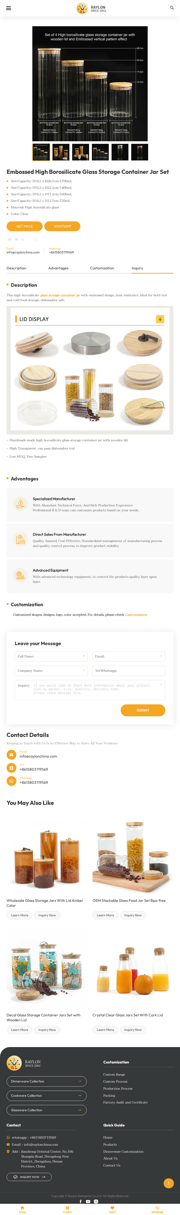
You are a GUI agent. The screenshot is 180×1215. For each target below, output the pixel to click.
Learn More (19, 915)
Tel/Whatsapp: (106, 670)
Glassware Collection (26, 1110)
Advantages (58, 268)
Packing (109, 1095)
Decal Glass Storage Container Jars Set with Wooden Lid (43, 1017)
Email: (100, 656)
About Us (110, 1158)
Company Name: (30, 670)
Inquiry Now (47, 915)
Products (110, 1144)
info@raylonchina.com (23, 252)
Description (16, 268)
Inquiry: (24, 685)
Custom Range (114, 1074)
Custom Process (115, 1081)
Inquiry (137, 268)
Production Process (117, 1088)
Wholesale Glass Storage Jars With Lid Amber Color (45, 903)
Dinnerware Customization (123, 1151)
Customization (102, 268)
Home (107, 1137)
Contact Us (111, 1165)
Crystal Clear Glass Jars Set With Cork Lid (128, 1015)
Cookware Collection (26, 1095)
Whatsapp (62, 226)
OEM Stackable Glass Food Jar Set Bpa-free (129, 900)
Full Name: (26, 656)
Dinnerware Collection (27, 1081)
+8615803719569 (61, 252)
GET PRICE (24, 226)
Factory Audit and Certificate (125, 1102)
